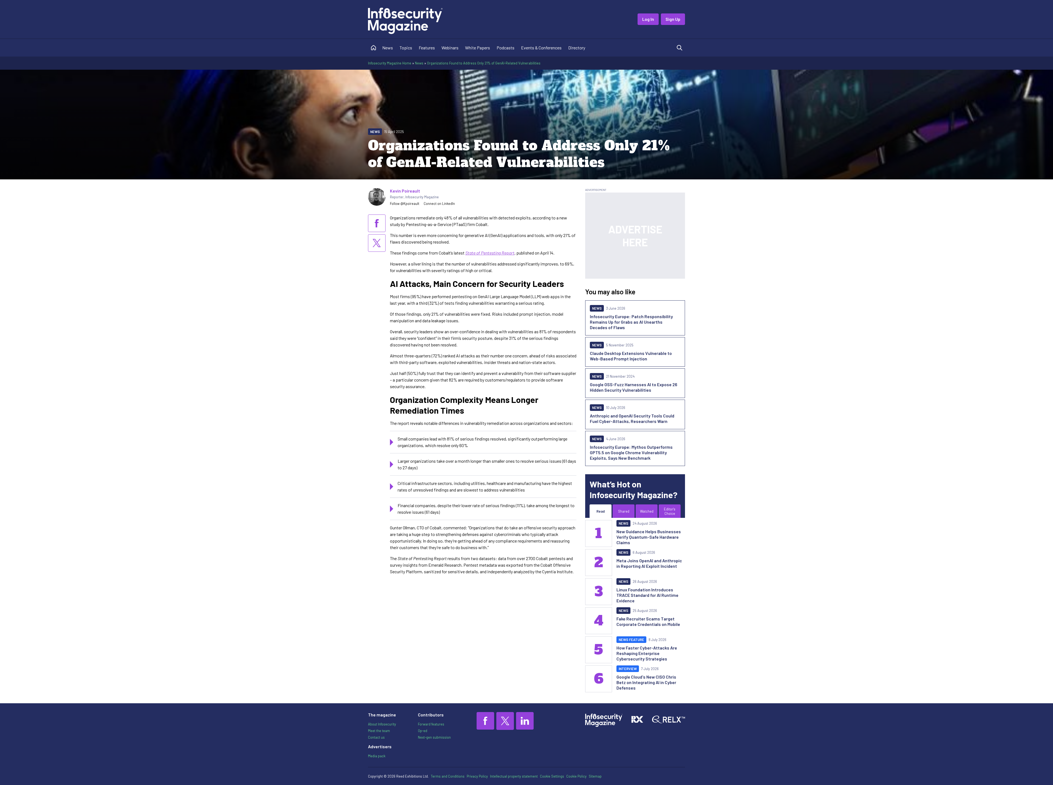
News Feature (631, 639)
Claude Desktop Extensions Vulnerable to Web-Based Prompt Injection (631, 356)
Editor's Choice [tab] (669, 511)
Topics (406, 47)
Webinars (449, 47)
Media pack (376, 756)
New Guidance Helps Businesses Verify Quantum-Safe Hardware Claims (648, 537)
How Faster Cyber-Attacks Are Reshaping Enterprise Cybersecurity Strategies (646, 653)
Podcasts (505, 47)
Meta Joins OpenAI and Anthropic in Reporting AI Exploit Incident (649, 563)
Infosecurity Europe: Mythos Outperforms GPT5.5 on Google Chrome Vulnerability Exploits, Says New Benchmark (631, 452)
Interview (628, 669)
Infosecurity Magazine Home (389, 63)
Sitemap (595, 776)
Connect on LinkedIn (439, 203)
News (387, 47)
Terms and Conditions (448, 776)
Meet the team (379, 730)
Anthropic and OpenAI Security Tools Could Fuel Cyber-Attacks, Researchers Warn (632, 418)
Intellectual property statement (514, 776)
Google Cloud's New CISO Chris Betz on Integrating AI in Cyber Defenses (646, 682)
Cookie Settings (552, 776)
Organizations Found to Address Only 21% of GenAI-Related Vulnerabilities (483, 63)
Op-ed (422, 730)
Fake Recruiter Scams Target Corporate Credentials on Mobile (648, 621)
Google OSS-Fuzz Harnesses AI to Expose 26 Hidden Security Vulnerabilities (633, 387)
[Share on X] (377, 243)
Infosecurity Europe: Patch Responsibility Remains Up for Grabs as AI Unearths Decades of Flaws (631, 322)
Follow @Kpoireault (404, 203)
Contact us (376, 737)
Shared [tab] (623, 511)
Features (427, 47)
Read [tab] (600, 511)
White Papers (477, 47)
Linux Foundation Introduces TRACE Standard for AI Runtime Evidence (647, 595)
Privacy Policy (477, 776)
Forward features (431, 724)
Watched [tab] (646, 511)
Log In (648, 19)
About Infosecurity (382, 724)
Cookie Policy (576, 776)
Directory (576, 47)
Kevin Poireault (405, 190)
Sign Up (673, 19)
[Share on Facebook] (377, 223)
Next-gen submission (434, 737)
